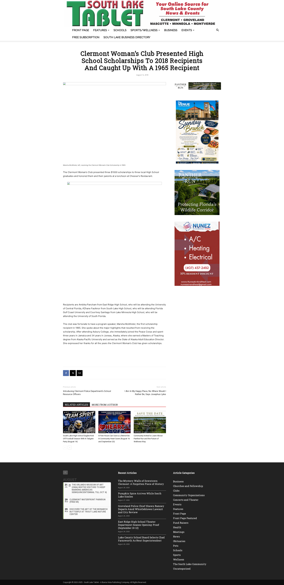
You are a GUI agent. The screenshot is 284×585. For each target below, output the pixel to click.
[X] (73, 373)
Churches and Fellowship (188, 486)
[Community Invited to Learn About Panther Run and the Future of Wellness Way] (150, 422)
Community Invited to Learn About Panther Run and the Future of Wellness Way (148, 439)
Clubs (176, 490)
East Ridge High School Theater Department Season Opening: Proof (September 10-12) (138, 524)
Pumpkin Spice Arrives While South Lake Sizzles (139, 495)
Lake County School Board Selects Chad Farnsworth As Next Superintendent (141, 539)
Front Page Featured (185, 518)
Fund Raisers (180, 522)
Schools (120, 30)
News (176, 536)
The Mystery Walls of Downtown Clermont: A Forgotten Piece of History (141, 482)
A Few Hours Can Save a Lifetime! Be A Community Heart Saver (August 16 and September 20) (114, 439)
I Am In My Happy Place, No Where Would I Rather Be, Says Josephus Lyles (145, 393)
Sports (177, 554)
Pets (175, 545)
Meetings (178, 531)
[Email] (80, 373)
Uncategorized (182, 568)
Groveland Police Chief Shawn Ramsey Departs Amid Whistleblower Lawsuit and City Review (141, 509)
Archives (67, 432)
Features (100, 30)
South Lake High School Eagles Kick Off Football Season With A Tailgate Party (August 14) (78, 439)
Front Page (80, 30)
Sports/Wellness (144, 30)
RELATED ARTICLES (76, 404)
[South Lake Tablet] (142, 13)
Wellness (178, 559)
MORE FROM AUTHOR (105, 404)
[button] (217, 30)
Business (170, 30)
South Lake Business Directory (127, 37)
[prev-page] (65, 447)
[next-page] (69, 447)
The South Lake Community (189, 564)
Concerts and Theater (185, 499)
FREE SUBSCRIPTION (85, 37)
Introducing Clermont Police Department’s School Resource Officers (87, 393)
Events (186, 30)
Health (177, 527)
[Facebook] (66, 373)
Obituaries (179, 541)
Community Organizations (189, 495)
